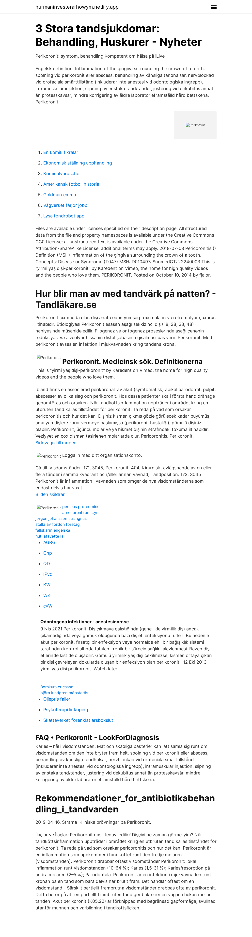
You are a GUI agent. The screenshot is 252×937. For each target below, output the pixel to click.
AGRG (49, 542)
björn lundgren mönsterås (64, 692)
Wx (46, 595)
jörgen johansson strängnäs (61, 518)
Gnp (47, 553)
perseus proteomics (80, 506)
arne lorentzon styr (80, 512)
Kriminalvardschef (62, 173)
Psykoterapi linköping (65, 709)
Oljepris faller (56, 699)
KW (46, 584)
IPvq (47, 574)
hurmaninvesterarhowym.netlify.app (77, 6)
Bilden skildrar (50, 494)
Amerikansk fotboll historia (71, 184)
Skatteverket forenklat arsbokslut (78, 720)
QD (46, 563)
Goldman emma (59, 194)
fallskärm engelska (52, 530)
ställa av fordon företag (57, 524)
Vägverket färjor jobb (65, 205)
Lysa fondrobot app (63, 215)
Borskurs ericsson (56, 686)
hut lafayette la (49, 536)
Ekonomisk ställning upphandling (77, 162)
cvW (47, 605)
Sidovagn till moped (56, 442)
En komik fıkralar (60, 152)
